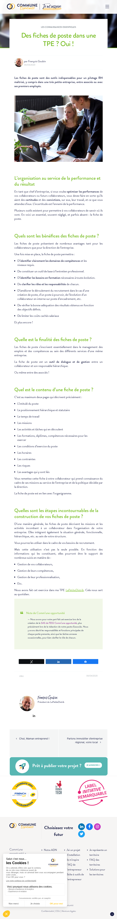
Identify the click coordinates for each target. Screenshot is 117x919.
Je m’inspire (52, 6)
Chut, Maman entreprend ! (33, 738)
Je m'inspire (73, 860)
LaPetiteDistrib (75, 590)
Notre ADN (50, 850)
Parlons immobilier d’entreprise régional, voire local (85, 740)
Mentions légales (69, 911)
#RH (21, 676)
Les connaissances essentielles (58, 27)
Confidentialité (47, 911)
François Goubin (37, 61)
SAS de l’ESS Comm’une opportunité (59, 623)
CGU (57, 911)
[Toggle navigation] (107, 7)
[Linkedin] (34, 715)
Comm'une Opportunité (22, 7)
